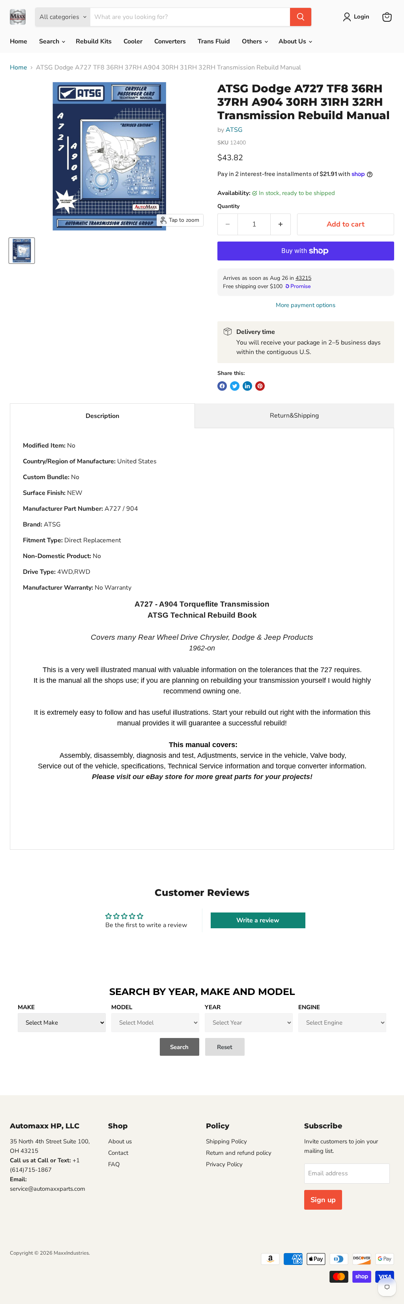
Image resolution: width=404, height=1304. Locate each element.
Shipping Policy (226, 1141)
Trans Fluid (214, 41)
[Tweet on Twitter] (234, 386)
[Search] (300, 17)
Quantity (228, 206)
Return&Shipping (294, 415)
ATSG (234, 130)
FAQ (114, 1164)
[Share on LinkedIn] (247, 386)
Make (26, 1007)
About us (120, 1141)
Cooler (132, 41)
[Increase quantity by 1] (281, 224)
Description (102, 416)
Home (18, 41)
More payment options (305, 305)
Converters (170, 41)
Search (50, 41)
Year (213, 1007)
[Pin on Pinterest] (260, 386)
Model (121, 1007)
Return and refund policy (238, 1153)
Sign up (323, 1200)
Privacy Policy (224, 1164)
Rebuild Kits (94, 41)
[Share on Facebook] (222, 386)
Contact (118, 1153)
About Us (293, 41)
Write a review (257, 920)
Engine (309, 1007)
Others (253, 41)
